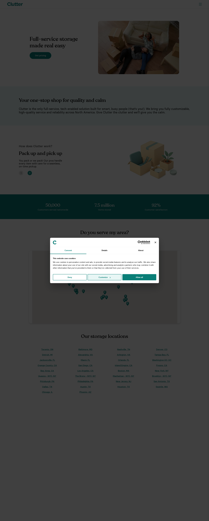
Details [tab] (105, 250)
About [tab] (140, 250)
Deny (70, 277)
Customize (103, 277)
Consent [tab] (68, 250)
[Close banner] (155, 242)
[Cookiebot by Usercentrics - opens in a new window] (139, 242)
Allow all (139, 277)
